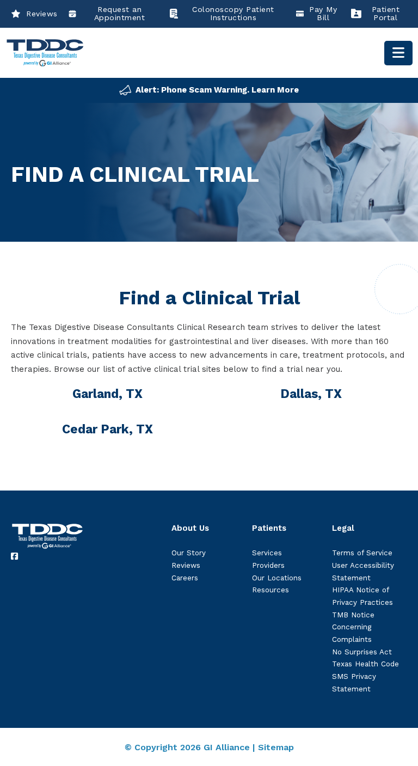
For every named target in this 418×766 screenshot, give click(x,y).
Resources (270, 590)
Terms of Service (362, 553)
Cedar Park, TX (107, 429)
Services (267, 553)
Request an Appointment (119, 13)
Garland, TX (107, 394)
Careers (184, 578)
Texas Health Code (365, 664)
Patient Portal (386, 13)
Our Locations (277, 578)
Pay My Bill (323, 13)
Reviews (42, 13)
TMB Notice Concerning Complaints (353, 627)
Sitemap (276, 747)
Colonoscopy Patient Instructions (233, 13)
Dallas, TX (311, 394)
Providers (268, 565)
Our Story (188, 553)
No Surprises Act (362, 652)
